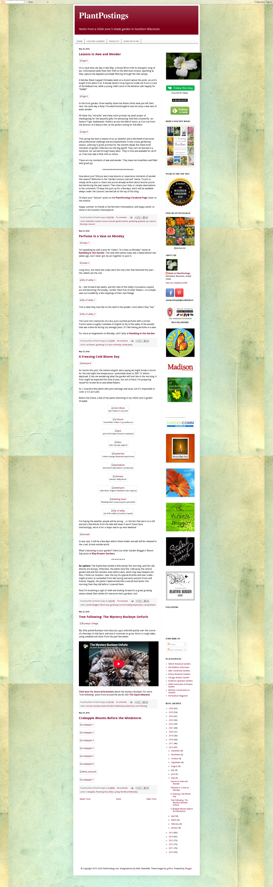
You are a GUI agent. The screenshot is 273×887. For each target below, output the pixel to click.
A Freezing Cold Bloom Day (99, 356)
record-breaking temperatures (131, 605)
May (173, 778)
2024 (171, 716)
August (174, 766)
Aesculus (89, 706)
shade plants (127, 345)
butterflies (90, 221)
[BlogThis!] (138, 217)
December (175, 751)
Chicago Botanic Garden (178, 677)
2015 (171, 832)
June (173, 774)
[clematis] (118, 476)
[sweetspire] (118, 488)
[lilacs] (118, 442)
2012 (171, 844)
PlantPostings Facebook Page (131, 198)
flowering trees (102, 792)
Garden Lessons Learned (105, 221)
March (174, 820)
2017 (171, 743)
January (174, 828)
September (176, 762)
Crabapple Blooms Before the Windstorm (110, 718)
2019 (171, 735)
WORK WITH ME (131, 41)
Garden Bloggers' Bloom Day (97, 605)
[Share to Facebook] (144, 217)
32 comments (121, 702)
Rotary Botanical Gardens (179, 674)
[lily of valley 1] (87, 300)
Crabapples (90, 792)
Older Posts (151, 799)
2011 (171, 848)
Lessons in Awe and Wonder (100, 54)
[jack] (118, 431)
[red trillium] (118, 408)
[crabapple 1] (86, 725)
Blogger (188, 868)
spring (117, 792)
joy (147, 221)
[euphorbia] (118, 453)
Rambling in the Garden (142, 333)
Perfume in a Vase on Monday (101, 236)
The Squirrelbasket (139, 694)
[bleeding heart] (118, 499)
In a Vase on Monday (113, 345)
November (176, 754)
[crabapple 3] (86, 748)
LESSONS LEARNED (96, 41)
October (175, 758)
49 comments (122, 341)
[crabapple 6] (86, 764)
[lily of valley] (118, 511)
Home (118, 799)
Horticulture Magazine (178, 696)
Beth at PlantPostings (179, 273)
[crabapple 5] (86, 756)
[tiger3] (84, 132)
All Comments (176, 650)
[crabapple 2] (86, 732)
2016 (171, 747)
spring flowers (150, 605)
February (175, 824)
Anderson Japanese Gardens (180, 681)
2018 (171, 739)
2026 (171, 708)
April (173, 816)
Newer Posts (85, 799)
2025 (171, 712)
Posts (172, 644)
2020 (171, 732)
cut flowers (90, 345)
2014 (171, 836)
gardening (133, 221)
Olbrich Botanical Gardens (179, 664)
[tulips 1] (84, 243)
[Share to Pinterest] (146, 217)
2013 (171, 840)
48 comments (122, 788)
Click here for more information (96, 691)
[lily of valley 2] (87, 280)
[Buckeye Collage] (89, 623)
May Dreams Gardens (103, 553)
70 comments (122, 601)
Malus (111, 792)
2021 (171, 728)
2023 (171, 720)
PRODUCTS (114, 41)
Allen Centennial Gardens (179, 671)
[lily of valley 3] (87, 314)
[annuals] (85, 534)
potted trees (130, 706)
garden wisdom (122, 221)
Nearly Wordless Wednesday (112, 706)
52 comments (121, 217)
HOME (79, 41)
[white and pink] (88, 772)
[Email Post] (131, 217)
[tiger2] (84, 96)
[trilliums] (118, 419)
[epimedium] (118, 465)
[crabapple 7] (86, 779)
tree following (141, 706)
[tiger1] (84, 61)
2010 (171, 852)
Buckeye (97, 706)
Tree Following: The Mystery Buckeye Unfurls (113, 617)
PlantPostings (103, 15)
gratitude (141, 221)
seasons (91, 224)
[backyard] (85, 363)
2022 (171, 724)
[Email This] (136, 217)
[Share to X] (141, 217)
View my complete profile (176, 283)
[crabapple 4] (86, 740)
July (173, 770)
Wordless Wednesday (129, 792)
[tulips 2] (84, 263)
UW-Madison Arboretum (178, 667)
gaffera (170, 868)
